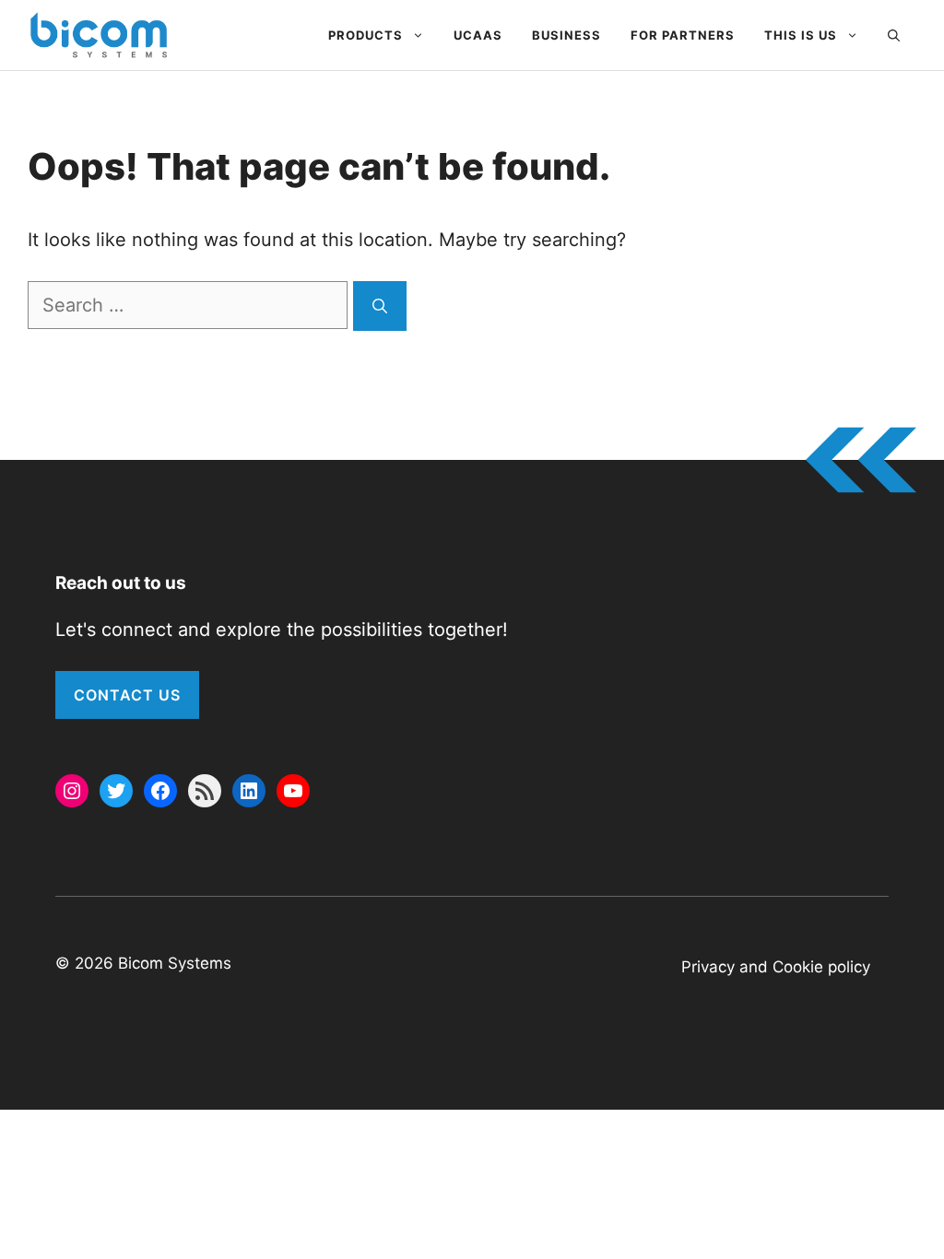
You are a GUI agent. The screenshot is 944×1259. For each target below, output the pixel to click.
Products (365, 35)
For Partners (683, 35)
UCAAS (478, 35)
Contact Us (127, 695)
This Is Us (800, 35)
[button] (893, 35)
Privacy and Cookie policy (775, 967)
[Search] (380, 306)
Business (566, 35)
